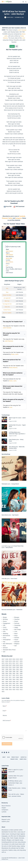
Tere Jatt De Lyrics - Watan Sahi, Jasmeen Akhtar (16, 795)
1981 (17, 673)
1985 (3, 673)
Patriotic (16, 637)
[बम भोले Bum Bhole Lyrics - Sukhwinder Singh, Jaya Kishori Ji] (4, 434)
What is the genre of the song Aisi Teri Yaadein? (13, 400)
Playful (16, 639)
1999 (17, 667)
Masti (15, 633)
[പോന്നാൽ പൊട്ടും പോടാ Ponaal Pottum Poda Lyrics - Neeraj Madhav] (14, 530)
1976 (13, 675)
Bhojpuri (9, 840)
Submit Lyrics (23, 759)
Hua (7, 288)
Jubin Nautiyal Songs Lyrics (14, 281)
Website (5, 715)
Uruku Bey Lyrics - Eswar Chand (9, 578)
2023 (17, 659)
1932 (21, 689)
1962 (21, 679)
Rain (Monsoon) (7, 643)
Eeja (7, 292)
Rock (4, 645)
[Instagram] (6, 752)
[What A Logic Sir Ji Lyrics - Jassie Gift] (4, 419)
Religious (16, 643)
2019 (10, 661)
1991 (3, 671)
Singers (4, 807)
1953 (10, 683)
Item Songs (17, 629)
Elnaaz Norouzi (18, 287)
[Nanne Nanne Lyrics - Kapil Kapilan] (14, 499)
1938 (21, 687)
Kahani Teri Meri (7, 295)
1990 (6, 671)
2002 (6, 667)
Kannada (21, 838)
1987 (17, 671)
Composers (5, 809)
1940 (13, 687)
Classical (16, 619)
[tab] (12, 46)
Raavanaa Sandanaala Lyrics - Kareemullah (12, 609)
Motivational (6, 635)
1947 (10, 685)
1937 (3, 689)
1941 (10, 687)
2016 (21, 661)
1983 (10, 673)
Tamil (11, 838)
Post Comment (7, 743)
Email (4, 710)
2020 (6, 661)
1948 (6, 685)
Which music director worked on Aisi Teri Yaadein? (12, 374)
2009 (3, 665)
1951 (17, 683)
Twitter (10, 218)
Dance (5, 621)
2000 (14, 667)
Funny (4, 627)
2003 (3, 667)
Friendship (17, 625)
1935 (10, 689)
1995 (10, 669)
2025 (10, 659)
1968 (21, 677)
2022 (21, 659)
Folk (4, 625)
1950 (21, 683)
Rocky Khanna (9, 262)
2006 (14, 665)
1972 (6, 677)
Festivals (16, 623)
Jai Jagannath (7, 298)
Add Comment (7, 720)
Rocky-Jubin (9, 258)
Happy (16, 627)
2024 (13, 659)
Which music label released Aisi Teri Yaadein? (12, 387)
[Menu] (23, 1)
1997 (3, 669)
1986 (21, 671)
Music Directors (6, 805)
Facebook (22, 216)
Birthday (5, 619)
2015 (3, 663)
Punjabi (16, 838)
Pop (4, 641)
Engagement (6, 623)
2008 (6, 665)
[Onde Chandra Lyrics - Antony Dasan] (4, 441)
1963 (17, 679)
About (4, 757)
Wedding (5, 633)
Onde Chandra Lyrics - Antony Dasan (17, 789)
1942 (6, 687)
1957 (17, 681)
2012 (13, 663)
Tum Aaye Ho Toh (7, 304)
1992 (21, 669)
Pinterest (5, 218)
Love (23, 38)
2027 (3, 659)
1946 (13, 685)
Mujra (16, 635)
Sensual (5, 647)
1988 (13, 671)
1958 (13, 681)
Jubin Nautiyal (22, 30)
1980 (21, 673)
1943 (3, 687)
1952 (13, 683)
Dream (16, 621)
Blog (8, 757)
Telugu (4, 838)
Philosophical (6, 639)
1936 (6, 689)
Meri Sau (7, 301)
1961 (3, 681)
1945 (17, 685)
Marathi (4, 840)
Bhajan (5, 617)
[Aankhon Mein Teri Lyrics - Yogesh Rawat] (4, 426)
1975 (17, 675)
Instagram (18, 218)
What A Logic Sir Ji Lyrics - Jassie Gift (16, 770)
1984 (6, 673)
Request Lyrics (14, 759)
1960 (6, 681)
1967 (3, 679)
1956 (21, 681)
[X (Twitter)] (4, 752)
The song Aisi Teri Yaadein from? (13, 321)
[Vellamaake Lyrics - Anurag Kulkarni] (14, 468)
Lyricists (4, 811)
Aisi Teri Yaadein (7, 312)
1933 (17, 689)
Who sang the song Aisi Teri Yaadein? (11, 334)
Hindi (7, 838)
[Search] (25, 1)
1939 (17, 687)
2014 (6, 663)
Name (4, 706)
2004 (21, 665)
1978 (6, 675)
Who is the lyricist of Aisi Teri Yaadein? (12, 360)
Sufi (4, 651)
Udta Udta (7, 306)
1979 (3, 675)
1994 (13, 669)
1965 (10, 679)
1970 (13, 677)
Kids (4, 631)
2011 (17, 663)
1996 (6, 669)
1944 (21, 685)
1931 (3, 691)
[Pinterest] (8, 752)
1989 (10, 671)
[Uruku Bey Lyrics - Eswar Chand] (14, 563)
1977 (10, 675)
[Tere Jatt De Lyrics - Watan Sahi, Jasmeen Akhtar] (4, 448)
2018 (13, 661)
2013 (10, 663)
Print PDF (9, 206)
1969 (17, 677)
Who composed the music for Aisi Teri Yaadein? (13, 347)
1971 (10, 677)
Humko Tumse (7, 309)
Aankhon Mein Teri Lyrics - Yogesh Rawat (16, 777)
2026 (6, 659)
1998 (21, 667)
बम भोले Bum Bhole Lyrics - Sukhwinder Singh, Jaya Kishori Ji (15, 783)
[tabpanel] (14, 121)
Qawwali (16, 641)
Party (4, 637)
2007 (10, 665)
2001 (10, 667)
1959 (10, 681)
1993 (17, 669)
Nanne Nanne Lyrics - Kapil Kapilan (10, 515)
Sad (15, 645)
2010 (21, 663)
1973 (3, 677)
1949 (3, 685)
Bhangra (16, 617)
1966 (6, 679)
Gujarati (17, 840)
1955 (3, 683)
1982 (13, 673)
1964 (13, 679)
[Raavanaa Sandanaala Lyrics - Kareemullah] (14, 594)
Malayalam (22, 836)
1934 (13, 689)
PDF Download (19, 206)
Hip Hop (5, 629)
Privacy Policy (15, 757)
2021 (3, 661)
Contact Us (23, 757)
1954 (6, 683)
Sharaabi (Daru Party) (9, 649)
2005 (17, 665)
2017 (17, 661)
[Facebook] (2, 752)
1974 (21, 675)
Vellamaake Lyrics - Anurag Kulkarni (10, 483)
